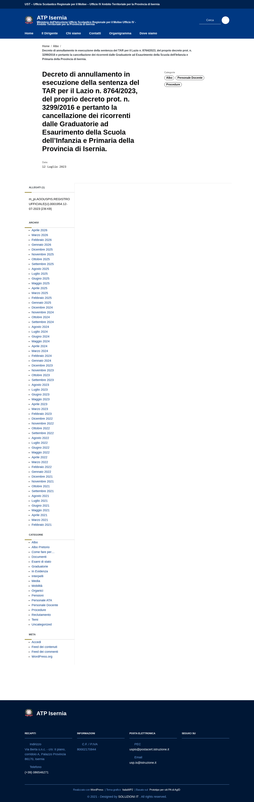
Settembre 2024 (43, 322)
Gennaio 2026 (41, 244)
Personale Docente (190, 77)
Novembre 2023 (43, 370)
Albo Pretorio (41, 547)
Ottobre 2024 (41, 317)
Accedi (36, 642)
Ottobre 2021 (41, 486)
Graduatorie (40, 566)
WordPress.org (42, 656)
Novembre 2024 (43, 312)
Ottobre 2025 (41, 259)
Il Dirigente (50, 33)
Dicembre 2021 (42, 476)
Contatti (95, 33)
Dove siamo (148, 33)
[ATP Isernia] (29, 19)
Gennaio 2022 (41, 471)
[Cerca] (225, 20)
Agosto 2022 (40, 438)
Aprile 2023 (39, 404)
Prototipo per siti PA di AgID (164, 789)
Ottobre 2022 (41, 428)
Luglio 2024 (40, 331)
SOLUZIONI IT (128, 796)
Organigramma (120, 33)
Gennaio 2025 (41, 302)
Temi (35, 619)
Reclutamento (41, 615)
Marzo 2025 (40, 293)
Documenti (39, 557)
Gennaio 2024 (41, 360)
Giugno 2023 (40, 394)
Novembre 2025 (43, 254)
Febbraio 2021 (42, 524)
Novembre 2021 (43, 481)
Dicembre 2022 (42, 418)
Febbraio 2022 (42, 467)
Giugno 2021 (40, 505)
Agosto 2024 (40, 327)
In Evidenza (40, 571)
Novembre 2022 (43, 423)
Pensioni (38, 595)
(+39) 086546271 (37, 772)
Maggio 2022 (41, 452)
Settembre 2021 (43, 491)
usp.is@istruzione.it (142, 762)
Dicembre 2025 (42, 249)
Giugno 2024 (40, 336)
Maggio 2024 (41, 341)
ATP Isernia (51, 713)
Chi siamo (73, 33)
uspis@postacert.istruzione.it (149, 749)
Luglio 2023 (40, 389)
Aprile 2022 (39, 457)
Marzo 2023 (40, 409)
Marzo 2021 (40, 520)
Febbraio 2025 (42, 298)
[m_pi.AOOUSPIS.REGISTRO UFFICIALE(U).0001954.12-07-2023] (48, 213)
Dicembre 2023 (42, 365)
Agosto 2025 (40, 269)
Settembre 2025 (43, 264)
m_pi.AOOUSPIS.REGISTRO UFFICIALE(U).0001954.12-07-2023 (49, 204)
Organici (37, 590)
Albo (56, 46)
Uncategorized (42, 624)
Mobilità (37, 586)
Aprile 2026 (39, 230)
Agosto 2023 (40, 385)
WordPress (97, 789)
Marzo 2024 (40, 351)
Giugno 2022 (40, 447)
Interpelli (37, 576)
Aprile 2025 (39, 288)
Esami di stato (41, 561)
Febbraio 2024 (42, 356)
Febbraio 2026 (42, 240)
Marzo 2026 (40, 235)
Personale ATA (42, 600)
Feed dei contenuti (44, 647)
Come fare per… (43, 552)
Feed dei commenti (45, 651)
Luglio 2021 (40, 500)
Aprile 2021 (39, 515)
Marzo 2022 (40, 462)
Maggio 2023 (41, 399)
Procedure (173, 84)
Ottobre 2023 (41, 375)
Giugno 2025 (40, 278)
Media (36, 581)
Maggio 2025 (41, 283)
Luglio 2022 (40, 442)
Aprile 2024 (39, 346)
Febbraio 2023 (42, 413)
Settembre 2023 (43, 380)
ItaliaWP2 (127, 789)
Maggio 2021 (41, 510)
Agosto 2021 (40, 496)
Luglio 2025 (40, 273)
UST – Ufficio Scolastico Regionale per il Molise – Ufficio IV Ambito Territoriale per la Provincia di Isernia (92, 4)
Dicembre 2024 (42, 307)
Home (29, 33)
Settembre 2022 (43, 433)
